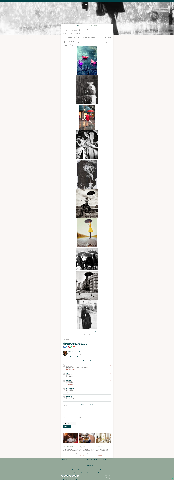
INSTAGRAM (89, 337)
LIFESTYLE (95, 25)
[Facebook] (68, 356)
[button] (64, 347)
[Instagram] (70, 356)
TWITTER (84, 337)
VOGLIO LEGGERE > (66, 456)
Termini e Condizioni (65, 465)
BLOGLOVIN (95, 337)
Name (64, 417)
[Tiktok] (72, 356)
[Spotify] (77, 356)
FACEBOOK (78, 337)
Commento (65, 405)
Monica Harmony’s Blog (70, 399)
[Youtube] (73, 356)
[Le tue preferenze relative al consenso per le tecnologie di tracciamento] (172, 478)
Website (97, 417)
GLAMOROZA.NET (71, 384)
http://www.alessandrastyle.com (71, 369)
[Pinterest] (75, 356)
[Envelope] (79, 356)
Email (80, 417)
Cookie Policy (64, 463)
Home (86, 17)
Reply (110, 365)
